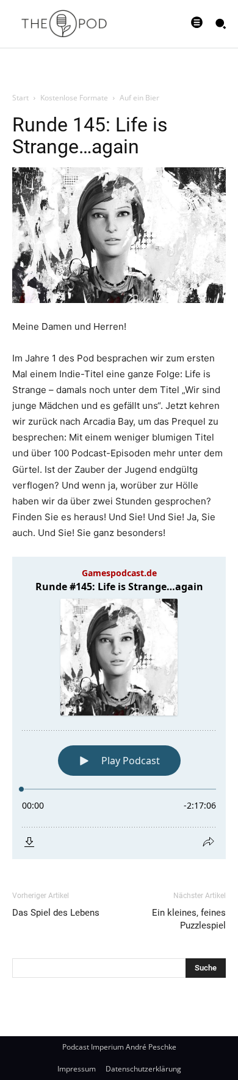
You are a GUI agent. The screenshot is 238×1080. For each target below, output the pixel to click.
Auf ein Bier (139, 97)
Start (20, 97)
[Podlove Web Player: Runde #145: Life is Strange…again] (119, 708)
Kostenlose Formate (74, 97)
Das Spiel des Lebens (55, 912)
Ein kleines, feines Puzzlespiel (189, 919)
